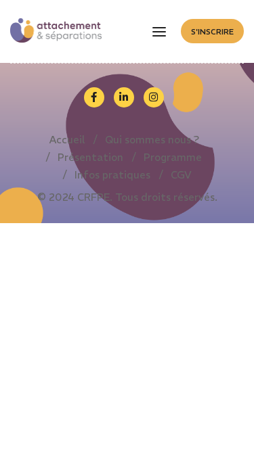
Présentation (90, 157)
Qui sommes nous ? (152, 139)
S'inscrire (212, 32)
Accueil (67, 139)
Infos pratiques (112, 174)
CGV (181, 174)
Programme (173, 157)
